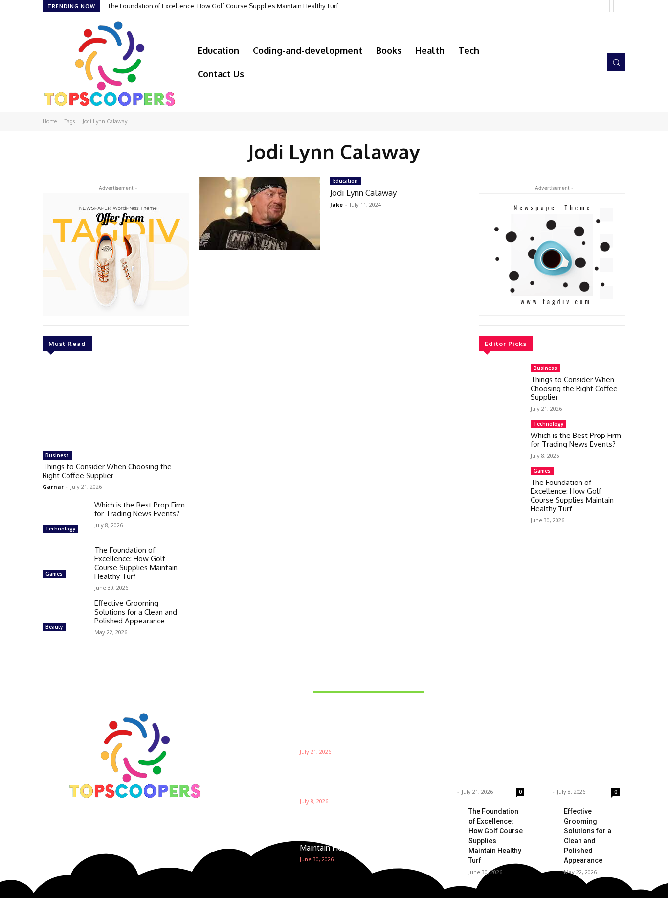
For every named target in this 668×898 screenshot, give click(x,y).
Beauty (54, 626)
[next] (619, 6)
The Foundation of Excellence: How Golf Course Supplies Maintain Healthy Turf (223, 6)
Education (345, 180)
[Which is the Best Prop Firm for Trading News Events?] (65, 518)
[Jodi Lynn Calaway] (259, 213)
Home (50, 121)
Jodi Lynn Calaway (363, 192)
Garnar (53, 486)
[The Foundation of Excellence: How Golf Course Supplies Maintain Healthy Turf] (65, 563)
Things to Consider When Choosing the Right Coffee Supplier (107, 471)
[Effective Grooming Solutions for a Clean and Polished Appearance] (65, 616)
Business (57, 455)
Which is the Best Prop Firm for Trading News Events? (139, 509)
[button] (616, 62)
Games (54, 573)
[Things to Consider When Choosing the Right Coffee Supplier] (116, 405)
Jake (336, 204)
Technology (60, 528)
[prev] (604, 6)
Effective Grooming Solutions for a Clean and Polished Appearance (135, 612)
